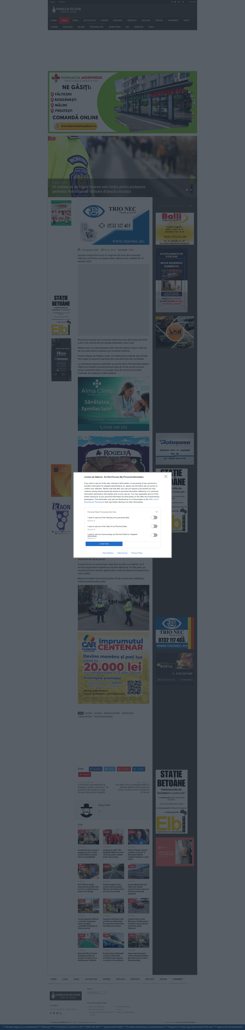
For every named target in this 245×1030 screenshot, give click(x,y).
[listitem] (122, 512)
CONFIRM (104, 544)
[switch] (154, 517)
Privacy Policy (137, 553)
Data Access (122, 553)
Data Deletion (108, 553)
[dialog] (122, 515)
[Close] (166, 477)
